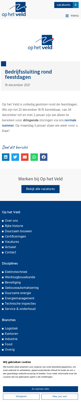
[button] (72, 15)
